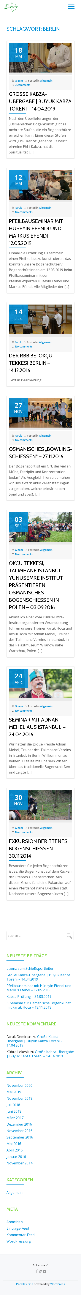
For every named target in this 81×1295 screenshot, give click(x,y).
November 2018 (19, 1098)
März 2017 (15, 1117)
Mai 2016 (13, 1143)
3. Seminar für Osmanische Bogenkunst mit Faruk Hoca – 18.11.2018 (38, 1005)
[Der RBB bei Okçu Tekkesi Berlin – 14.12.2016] (40, 319)
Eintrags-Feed (17, 1228)
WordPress (57, 1284)
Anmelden (14, 1221)
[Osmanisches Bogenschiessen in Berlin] (11, 7)
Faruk (18, 208)
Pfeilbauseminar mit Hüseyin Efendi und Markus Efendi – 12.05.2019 (38, 987)
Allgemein (46, 80)
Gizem (19, 80)
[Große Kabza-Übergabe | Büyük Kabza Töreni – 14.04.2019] (40, 57)
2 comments (22, 85)
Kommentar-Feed (20, 1234)
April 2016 (14, 1150)
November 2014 (19, 1163)
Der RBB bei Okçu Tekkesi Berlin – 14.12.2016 (30, 362)
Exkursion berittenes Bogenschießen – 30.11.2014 (38, 848)
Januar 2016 (16, 1156)
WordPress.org (18, 1241)
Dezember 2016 (19, 1124)
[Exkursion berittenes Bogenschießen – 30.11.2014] (40, 805)
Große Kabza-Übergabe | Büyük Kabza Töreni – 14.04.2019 (40, 101)
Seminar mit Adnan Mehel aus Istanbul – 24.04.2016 (37, 727)
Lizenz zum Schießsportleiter (30, 968)
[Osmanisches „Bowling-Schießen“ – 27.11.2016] (40, 412)
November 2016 (19, 1130)
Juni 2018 (13, 1111)
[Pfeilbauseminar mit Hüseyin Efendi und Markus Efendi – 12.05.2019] (40, 184)
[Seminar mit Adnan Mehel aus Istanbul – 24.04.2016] (40, 683)
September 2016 (19, 1137)
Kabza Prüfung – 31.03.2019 (28, 996)
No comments (24, 212)
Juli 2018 (13, 1104)
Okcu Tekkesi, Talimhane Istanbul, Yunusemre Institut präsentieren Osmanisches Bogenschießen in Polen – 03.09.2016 (36, 585)
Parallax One (25, 1284)
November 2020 (19, 1085)
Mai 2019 (13, 1092)
